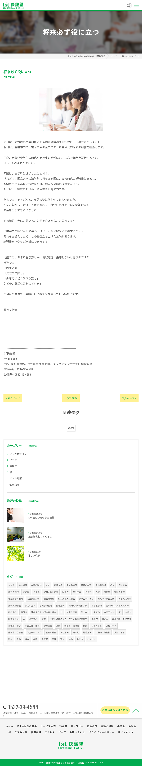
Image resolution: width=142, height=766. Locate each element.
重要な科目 (51, 632)
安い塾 (26, 591)
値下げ (24, 612)
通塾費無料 (49, 598)
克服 (98, 591)
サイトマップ (126, 732)
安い (62, 639)
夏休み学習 (71, 585)
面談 (54, 639)
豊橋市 (94, 618)
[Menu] (137, 5)
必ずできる (96, 625)
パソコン (91, 639)
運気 (58, 625)
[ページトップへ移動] (135, 710)
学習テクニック (34, 632)
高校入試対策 (124, 598)
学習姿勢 (48, 625)
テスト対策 (16, 478)
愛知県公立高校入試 (78, 605)
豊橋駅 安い (14, 625)
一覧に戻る (71, 398)
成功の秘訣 (36, 585)
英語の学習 (86, 585)
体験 (71, 639)
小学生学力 (96, 605)
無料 (35, 639)
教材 (10, 639)
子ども (88, 591)
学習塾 (97, 612)
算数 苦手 (119, 632)
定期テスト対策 (51, 591)
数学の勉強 (13, 591)
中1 (119, 612)
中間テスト (109, 612)
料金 (27, 639)
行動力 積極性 (103, 632)
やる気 (36, 591)
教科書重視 (101, 585)
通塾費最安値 (33, 598)
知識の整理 (119, 591)
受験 (19, 639)
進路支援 (58, 585)
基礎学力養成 (45, 605)
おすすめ (33, 618)
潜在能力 (122, 585)
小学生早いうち (86, 598)
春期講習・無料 (15, 598)
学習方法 (64, 632)
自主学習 (23, 585)
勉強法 (128, 612)
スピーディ (111, 625)
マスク (11, 585)
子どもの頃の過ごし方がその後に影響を (68, 618)
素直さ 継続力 (71, 625)
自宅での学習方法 (106, 598)
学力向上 (85, 612)
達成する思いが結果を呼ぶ (43, 612)
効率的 (76, 632)
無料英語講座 (14, 605)
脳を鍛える (13, 618)
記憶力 (65, 591)
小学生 (13, 460)
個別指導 (14, 484)
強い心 (105, 618)
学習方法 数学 (32, 625)
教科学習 (77, 591)
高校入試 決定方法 (121, 618)
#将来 (71, 428)
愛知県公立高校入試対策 (117, 605)
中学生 (13, 466)
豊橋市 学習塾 (15, 632)
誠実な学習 (71, 612)
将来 (112, 585)
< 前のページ (13, 398)
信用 (85, 625)
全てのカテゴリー (19, 453)
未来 (48, 585)
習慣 (44, 618)
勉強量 (107, 591)
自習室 (45, 639)
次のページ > (129, 398)
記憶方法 (87, 632)
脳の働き (12, 612)
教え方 (80, 639)
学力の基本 (30, 605)
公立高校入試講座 (66, 598)
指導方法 (60, 605)
